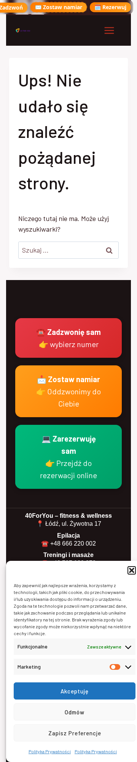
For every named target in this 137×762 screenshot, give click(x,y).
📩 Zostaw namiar (68, 391)
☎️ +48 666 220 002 (68, 543)
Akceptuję (75, 691)
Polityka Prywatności (50, 751)
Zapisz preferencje (74, 733)
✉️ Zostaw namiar (58, 7)
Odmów (74, 712)
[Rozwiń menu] (109, 30)
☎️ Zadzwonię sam (68, 338)
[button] (131, 570)
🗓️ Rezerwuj (110, 7)
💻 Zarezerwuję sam (68, 457)
